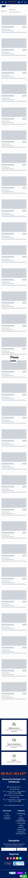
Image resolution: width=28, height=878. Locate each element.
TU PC (21, 815)
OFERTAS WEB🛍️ (21, 829)
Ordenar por (12, 9)
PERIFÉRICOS (21, 832)
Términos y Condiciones (7, 818)
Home (3, 6)
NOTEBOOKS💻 (21, 813)
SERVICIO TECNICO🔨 (21, 834)
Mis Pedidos (7, 815)
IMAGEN (21, 825)
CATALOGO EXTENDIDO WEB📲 (21, 820)
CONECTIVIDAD (21, 823)
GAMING (21, 818)
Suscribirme (22, 849)
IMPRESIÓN (21, 827)
